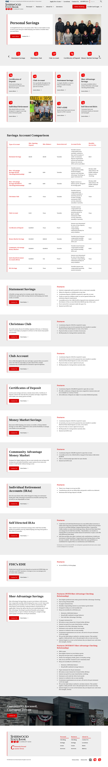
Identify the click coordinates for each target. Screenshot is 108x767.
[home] (14, 6)
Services (62, 748)
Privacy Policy (75, 759)
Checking (63, 740)
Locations (85, 742)
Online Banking (79, 7)
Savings (62, 742)
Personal (63, 737)
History (84, 748)
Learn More (15, 36)
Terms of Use (84, 759)
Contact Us (14, 302)
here (74, 565)
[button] (30, 6)
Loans (62, 745)
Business (74, 737)
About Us (85, 737)
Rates (83, 745)
